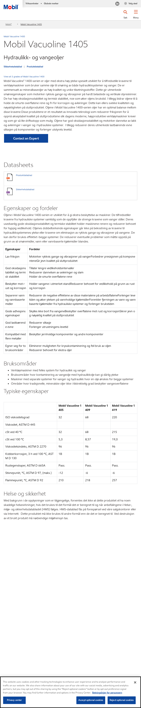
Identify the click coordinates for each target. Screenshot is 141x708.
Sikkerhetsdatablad (13, 66)
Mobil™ (9, 24)
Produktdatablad (35, 66)
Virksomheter (32, 3)
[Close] (135, 682)
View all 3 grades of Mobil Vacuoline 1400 (24, 76)
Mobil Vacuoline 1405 (31, 24)
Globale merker (51, 3)
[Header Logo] (11, 4)
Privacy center (14, 700)
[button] (136, 15)
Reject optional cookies (122, 700)
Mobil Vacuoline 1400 (14, 36)
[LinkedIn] (117, 4)
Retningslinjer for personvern (107, 692)
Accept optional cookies (90, 700)
